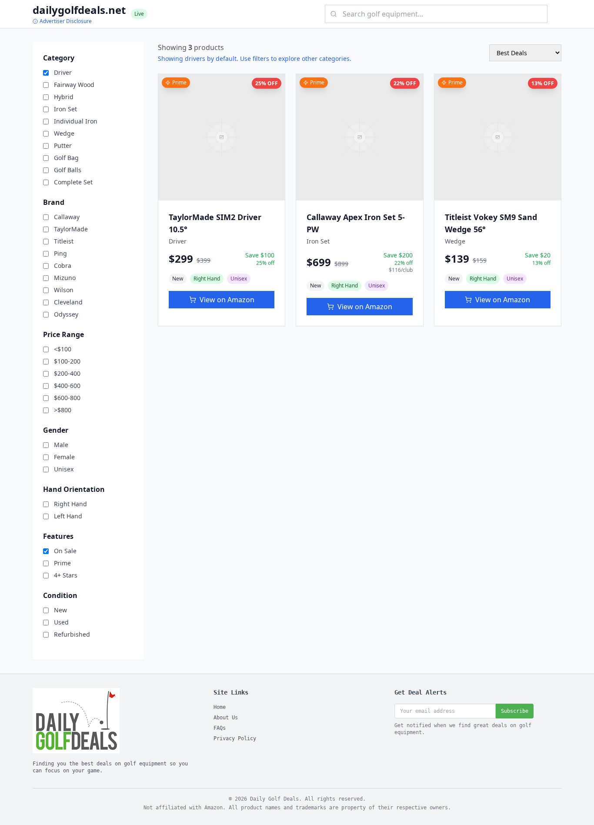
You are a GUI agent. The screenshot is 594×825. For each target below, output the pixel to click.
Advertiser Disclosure (66, 21)
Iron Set (65, 109)
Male (61, 445)
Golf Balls (67, 170)
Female (64, 457)
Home (220, 707)
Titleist (63, 241)
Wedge (64, 133)
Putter (63, 145)
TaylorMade (71, 229)
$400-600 (67, 385)
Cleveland (68, 302)
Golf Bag (66, 158)
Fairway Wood (74, 84)
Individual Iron (75, 121)
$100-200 (67, 361)
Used (61, 622)
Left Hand (68, 516)
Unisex (63, 469)
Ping (60, 253)
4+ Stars (65, 575)
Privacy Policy (235, 738)
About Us (226, 718)
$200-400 (67, 373)
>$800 (62, 410)
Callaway (67, 217)
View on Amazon (227, 299)
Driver (63, 72)
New (60, 610)
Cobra (62, 265)
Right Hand (70, 504)
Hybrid (63, 97)
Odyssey (66, 314)
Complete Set (73, 182)
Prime (62, 563)
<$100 (62, 349)
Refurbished (72, 634)
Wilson (63, 290)
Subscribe (514, 711)
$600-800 (67, 398)
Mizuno (65, 278)
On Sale (65, 551)
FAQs (220, 728)
